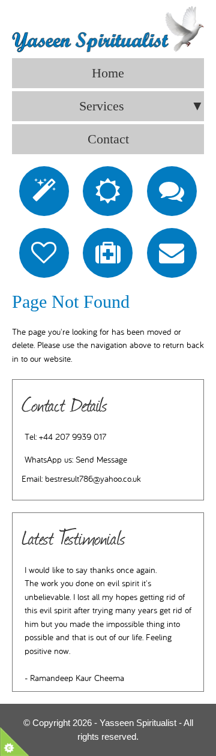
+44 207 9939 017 (72, 437)
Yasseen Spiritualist (138, 723)
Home (108, 72)
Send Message (101, 460)
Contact (108, 138)
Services (141, 105)
